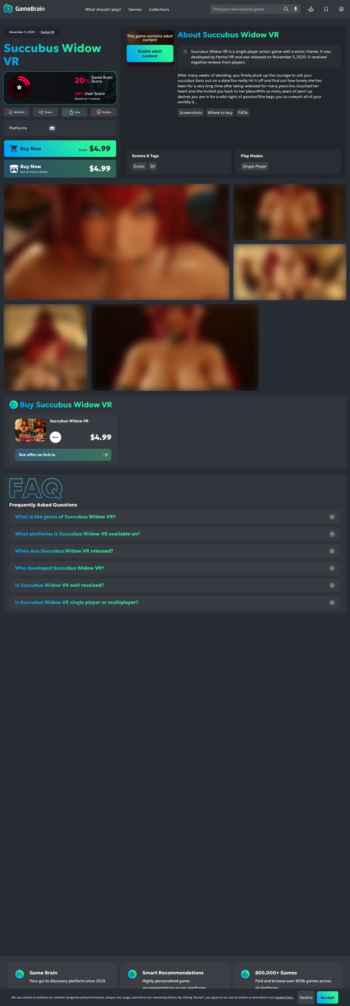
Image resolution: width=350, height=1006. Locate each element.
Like (77, 112)
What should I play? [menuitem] (103, 9)
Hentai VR (47, 32)
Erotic (139, 166)
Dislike (106, 112)
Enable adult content (150, 53)
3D (152, 166)
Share (48, 112)
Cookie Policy (284, 997)
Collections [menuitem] (159, 9)
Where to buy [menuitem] (220, 112)
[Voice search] (295, 9)
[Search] (286, 9)
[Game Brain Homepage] (24, 9)
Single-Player (254, 166)
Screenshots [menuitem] (191, 112)
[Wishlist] (326, 9)
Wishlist (19, 112)
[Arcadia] (311, 9)
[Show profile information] (341, 9)
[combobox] (245, 9)
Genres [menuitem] (135, 9)
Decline (306, 997)
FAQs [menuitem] (243, 112)
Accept (328, 997)
